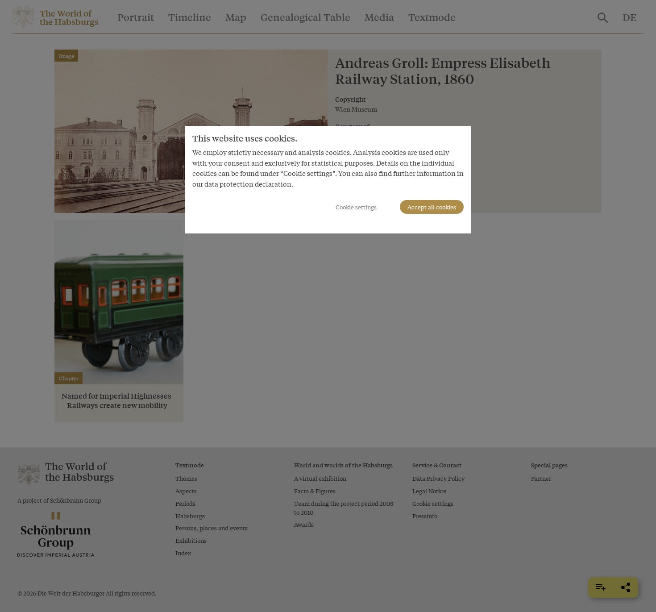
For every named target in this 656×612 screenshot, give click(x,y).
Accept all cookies (431, 207)
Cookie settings (356, 207)
